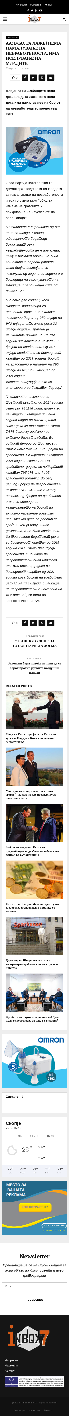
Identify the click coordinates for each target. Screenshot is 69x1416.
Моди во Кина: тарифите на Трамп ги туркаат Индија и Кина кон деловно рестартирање (31, 738)
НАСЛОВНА (12, 37)
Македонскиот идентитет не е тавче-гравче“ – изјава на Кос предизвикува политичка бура (31, 794)
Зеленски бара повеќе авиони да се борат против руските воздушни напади (34, 668)
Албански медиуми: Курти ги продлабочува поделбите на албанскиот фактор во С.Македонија (32, 851)
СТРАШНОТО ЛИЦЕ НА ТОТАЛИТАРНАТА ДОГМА (34, 643)
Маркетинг (36, 4)
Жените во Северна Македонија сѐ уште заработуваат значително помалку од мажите (33, 907)
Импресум (21, 4)
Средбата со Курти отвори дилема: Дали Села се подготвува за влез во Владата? (32, 1019)
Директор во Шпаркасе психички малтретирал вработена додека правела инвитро (32, 964)
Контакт (49, 4)
